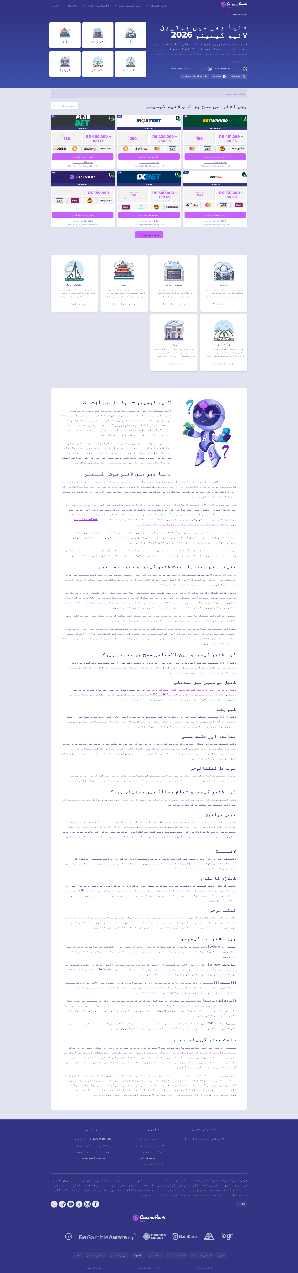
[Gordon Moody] (154, 1236)
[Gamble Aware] (107, 1236)
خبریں (54, 5)
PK (243, 1204)
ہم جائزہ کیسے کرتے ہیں (93, 1145)
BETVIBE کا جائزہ (82, 220)
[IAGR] (227, 1236)
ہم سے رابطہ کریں (93, 1157)
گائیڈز (72, 5)
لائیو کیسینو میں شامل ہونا (204, 1139)
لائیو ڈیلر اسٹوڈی (97, 5)
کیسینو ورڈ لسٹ (148, 1139)
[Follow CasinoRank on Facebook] (95, 1204)
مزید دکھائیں (151, 234)
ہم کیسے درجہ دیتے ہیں (93, 1151)
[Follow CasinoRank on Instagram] (87, 1204)
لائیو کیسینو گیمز (129, 5)
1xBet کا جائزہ (149, 220)
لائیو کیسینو (158, 5)
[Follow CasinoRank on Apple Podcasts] (54, 1204)
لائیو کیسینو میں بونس (148, 1145)
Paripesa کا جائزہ (215, 220)
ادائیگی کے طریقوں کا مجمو (148, 1151)
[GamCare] (185, 1236)
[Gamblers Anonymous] (209, 1236)
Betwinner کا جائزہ (215, 162)
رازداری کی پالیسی (149, 1267)
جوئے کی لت (148, 1157)
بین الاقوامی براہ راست (148, 1164)
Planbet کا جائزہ (83, 162)
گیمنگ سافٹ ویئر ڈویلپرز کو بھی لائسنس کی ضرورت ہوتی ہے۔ (194, 1052)
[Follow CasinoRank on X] (79, 1204)
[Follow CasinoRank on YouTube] (70, 1204)
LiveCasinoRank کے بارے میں (93, 1139)
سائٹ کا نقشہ (93, 1267)
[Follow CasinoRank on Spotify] (62, 1204)
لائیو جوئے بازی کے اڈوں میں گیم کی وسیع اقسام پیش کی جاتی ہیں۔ (190, 689)
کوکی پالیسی (204, 1267)
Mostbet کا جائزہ (149, 162)
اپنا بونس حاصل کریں (215, 156)
